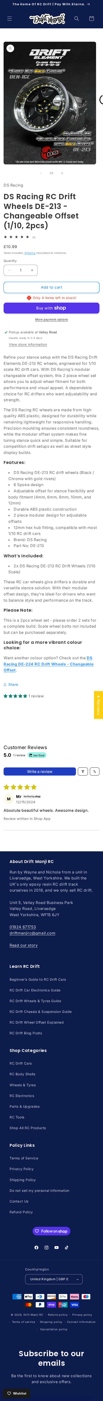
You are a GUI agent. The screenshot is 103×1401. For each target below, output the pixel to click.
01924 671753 (23, 926)
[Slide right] (62, 173)
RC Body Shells (22, 1074)
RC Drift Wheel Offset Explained (37, 1022)
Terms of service (23, 1322)
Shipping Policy (23, 1180)
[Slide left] (41, 173)
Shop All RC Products (28, 1128)
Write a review (39, 771)
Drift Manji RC (33, 1314)
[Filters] (83, 771)
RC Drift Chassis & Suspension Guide (41, 1012)
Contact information (81, 1322)
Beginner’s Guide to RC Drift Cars (38, 979)
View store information (28, 344)
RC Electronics (22, 1096)
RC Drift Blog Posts (26, 1033)
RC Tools (17, 1117)
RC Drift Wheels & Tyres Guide (35, 1001)
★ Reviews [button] (98, 705)
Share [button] (13, 684)
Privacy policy (82, 1314)
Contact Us (19, 1201)
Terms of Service (24, 1158)
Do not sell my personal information (39, 1190)
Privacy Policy (22, 1169)
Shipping (29, 252)
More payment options (51, 319)
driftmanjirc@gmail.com (32, 933)
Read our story (24, 945)
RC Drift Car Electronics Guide (35, 990)
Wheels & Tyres (23, 1085)
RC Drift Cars (21, 1063)
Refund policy (58, 1314)
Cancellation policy (54, 1329)
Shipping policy (51, 1322)
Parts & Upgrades (25, 1106)
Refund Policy (21, 1212)
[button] (9, 18)
